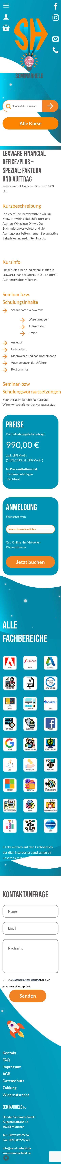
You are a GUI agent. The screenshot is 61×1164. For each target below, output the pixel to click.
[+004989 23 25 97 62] (55, 50)
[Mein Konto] (6, 16)
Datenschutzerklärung (26, 979)
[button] (6, 5)
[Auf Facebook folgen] (56, 8)
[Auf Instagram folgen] (56, 19)
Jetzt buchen (30, 562)
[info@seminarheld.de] (55, 39)
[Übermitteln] (50, 106)
